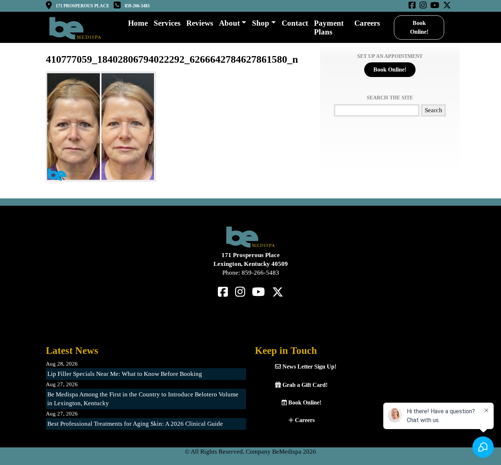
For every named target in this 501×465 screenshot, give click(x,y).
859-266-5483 (137, 5)
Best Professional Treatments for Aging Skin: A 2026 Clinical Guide (135, 423)
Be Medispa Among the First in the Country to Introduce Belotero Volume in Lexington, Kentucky (142, 399)
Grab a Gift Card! (304, 385)
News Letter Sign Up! (308, 366)
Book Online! (419, 27)
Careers (304, 420)
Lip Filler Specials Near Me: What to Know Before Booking (124, 373)
